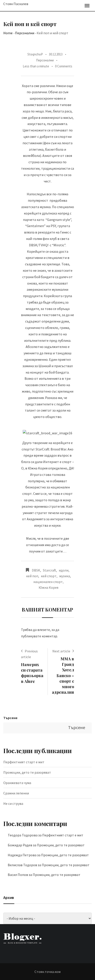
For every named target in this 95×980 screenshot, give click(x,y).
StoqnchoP (35, 54)
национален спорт (48, 581)
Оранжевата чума (17, 783)
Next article (61, 651)
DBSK (36, 570)
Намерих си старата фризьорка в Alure (32, 673)
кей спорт (49, 576)
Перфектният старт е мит (23, 762)
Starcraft (49, 570)
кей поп (32, 576)
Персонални (24, 33)
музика (64, 576)
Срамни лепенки (16, 793)
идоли (63, 570)
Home (8, 33)
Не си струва (13, 803)
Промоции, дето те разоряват (27, 772)
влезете (43, 629)
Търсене (10, 718)
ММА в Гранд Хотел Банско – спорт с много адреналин (63, 675)
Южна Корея (48, 587)
